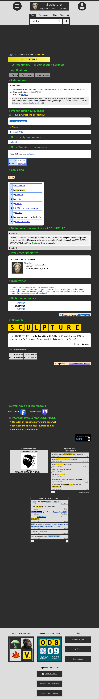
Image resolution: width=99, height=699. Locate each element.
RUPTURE (21, 309)
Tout (83, 461)
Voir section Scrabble (51, 64)
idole (18, 291)
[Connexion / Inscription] (82, 6)
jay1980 (33, 501)
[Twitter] (80, 440)
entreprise (62, 289)
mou (61, 291)
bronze (12, 289)
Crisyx (33, 524)
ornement (80, 291)
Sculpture (29, 54)
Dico (15, 54)
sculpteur (24, 95)
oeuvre (73, 291)
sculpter (33, 89)
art (13, 177)
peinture (19, 195)
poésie (18, 204)
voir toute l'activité (84, 492)
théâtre (18, 208)
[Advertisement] (49, 38)
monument (55, 291)
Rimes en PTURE (16, 132)
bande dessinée (22, 221)
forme (81, 289)
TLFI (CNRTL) (35, 92)
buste (18, 289)
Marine (23, 238)
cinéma (18, 213)
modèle (47, 291)
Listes (21, 54)
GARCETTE (68, 485)
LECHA (62, 474)
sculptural (13, 142)
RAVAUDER (68, 454)
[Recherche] (66, 21)
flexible (75, 289)
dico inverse (84, 315)
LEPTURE (21, 303)
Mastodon (55, 684)
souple (26, 293)
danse (36, 208)
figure (69, 289)
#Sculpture (28, 263)
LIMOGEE (60, 464)
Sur (13, 412)
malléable (33, 291)
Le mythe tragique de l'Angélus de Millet (27, 103)
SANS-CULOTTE (62, 459)
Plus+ (86, 456)
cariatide (24, 289)
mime (27, 208)
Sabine (68, 469)
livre (27, 291)
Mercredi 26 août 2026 (53, 501)
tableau (38, 293)
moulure (67, 291)
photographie (21, 217)
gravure (12, 291)
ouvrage (12, 293)
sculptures (22, 164)
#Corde (62, 479)
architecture (19, 186)
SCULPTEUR (31, 357)
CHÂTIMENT (56, 487)
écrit (56, 289)
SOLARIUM (35, 519)
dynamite (50, 289)
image (23, 291)
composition (32, 289)
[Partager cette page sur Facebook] (77, 439)
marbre (41, 291)
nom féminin (30, 154)
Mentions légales (78, 639)
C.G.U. (77, 649)
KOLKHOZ (39, 507)
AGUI (81, 479)
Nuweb (55, 693)
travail (44, 293)
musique (19, 199)
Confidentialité (78, 659)
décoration (42, 289)
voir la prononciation (18, 121)
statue (32, 293)
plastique (19, 293)
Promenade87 (42, 531)
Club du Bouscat (36, 512)
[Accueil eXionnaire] (11, 54)
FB (49, 684)
